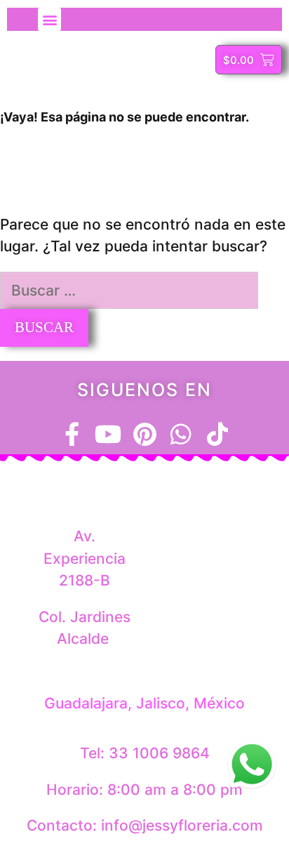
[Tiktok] (217, 434)
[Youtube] (108, 434)
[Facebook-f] (71, 434)
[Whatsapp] (181, 434)
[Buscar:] (129, 290)
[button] (49, 19)
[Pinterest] (144, 434)
